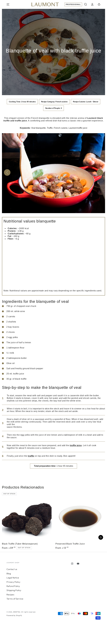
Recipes (10, 594)
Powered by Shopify (14, 615)
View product (100, 537)
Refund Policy (13, 586)
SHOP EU (16, 612)
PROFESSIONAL (73, 4)
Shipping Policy (14, 590)
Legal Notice (13, 577)
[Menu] (8, 4)
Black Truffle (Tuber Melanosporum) (20, 544)
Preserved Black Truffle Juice (70, 544)
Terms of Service (15, 598)
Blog (9, 573)
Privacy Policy (13, 582)
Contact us (12, 569)
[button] (85, 4)
